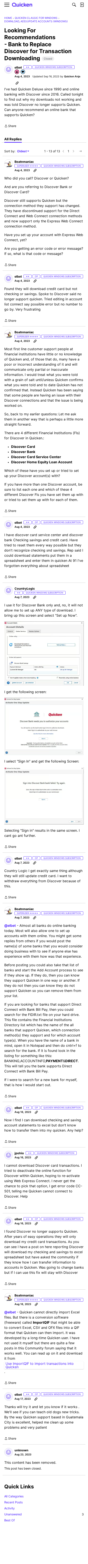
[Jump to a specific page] (80, 151)
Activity (9, 1508)
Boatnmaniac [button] (24, 161)
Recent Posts (13, 1502)
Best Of (9, 1520)
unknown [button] (21, 1450)
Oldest (22, 151)
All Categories (13, 1496)
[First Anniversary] (17, 72)
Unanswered (44, 1514)
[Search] (74, 4)
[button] (8, 69)
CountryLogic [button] (25, 588)
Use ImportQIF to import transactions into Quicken (40, 1365)
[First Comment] (23, 72)
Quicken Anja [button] (72, 76)
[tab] (13, 139)
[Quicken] (22, 4)
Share (10, 126)
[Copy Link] (17, 83)
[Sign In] (82, 4)
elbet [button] (18, 67)
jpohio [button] (19, 1153)
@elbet (10, 925)
